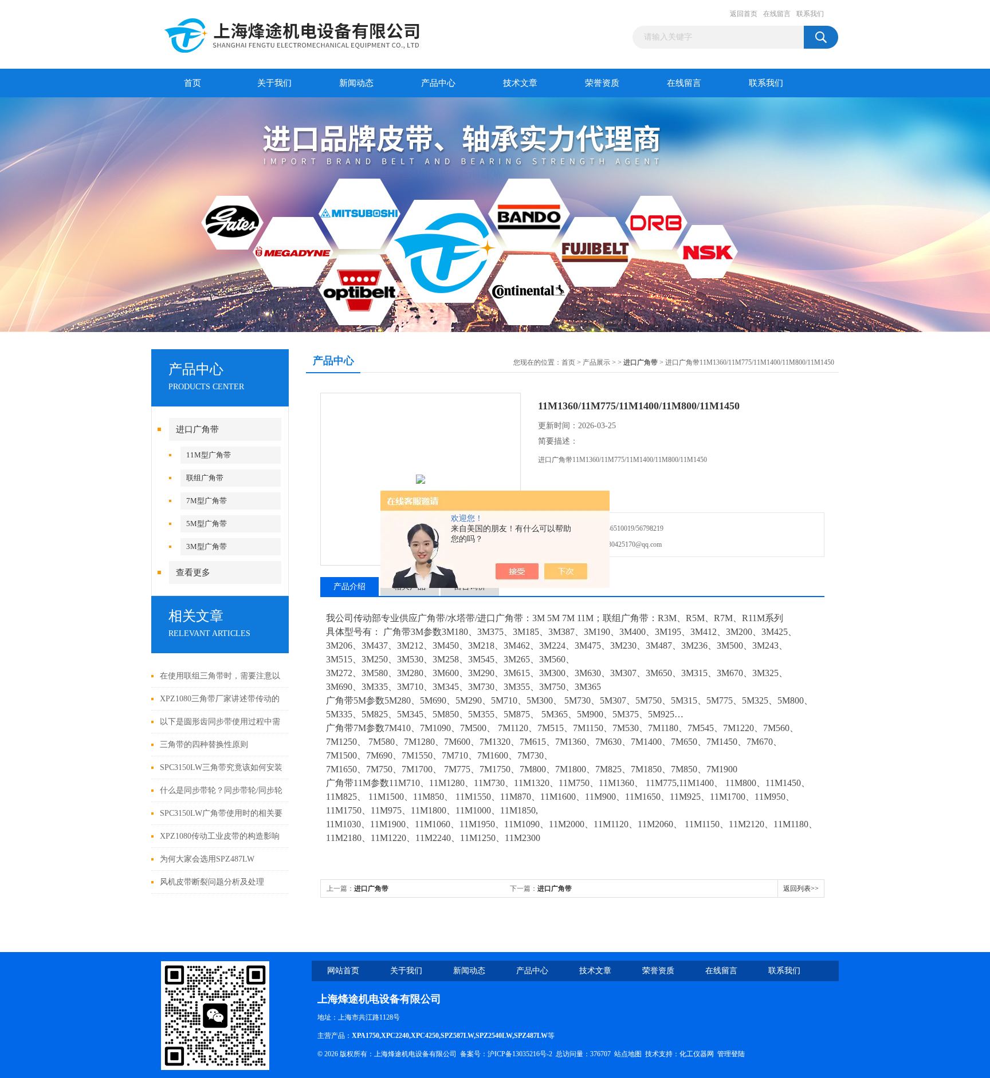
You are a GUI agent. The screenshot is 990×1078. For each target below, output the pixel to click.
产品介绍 (349, 586)
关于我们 (274, 83)
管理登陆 (731, 1054)
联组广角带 (204, 477)
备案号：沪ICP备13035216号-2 (506, 1054)
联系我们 (810, 14)
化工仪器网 (696, 1054)
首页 (192, 83)
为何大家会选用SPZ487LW (207, 859)
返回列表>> (801, 888)
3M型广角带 (206, 546)
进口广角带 (197, 429)
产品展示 (596, 362)
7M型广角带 (206, 500)
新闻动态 (356, 83)
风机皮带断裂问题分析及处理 (212, 882)
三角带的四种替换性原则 (204, 744)
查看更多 (193, 572)
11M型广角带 (208, 455)
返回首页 (743, 14)
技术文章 (520, 83)
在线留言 (777, 14)
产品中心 (438, 83)
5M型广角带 (206, 523)
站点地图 (628, 1054)
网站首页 (343, 970)
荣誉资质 (602, 83)
